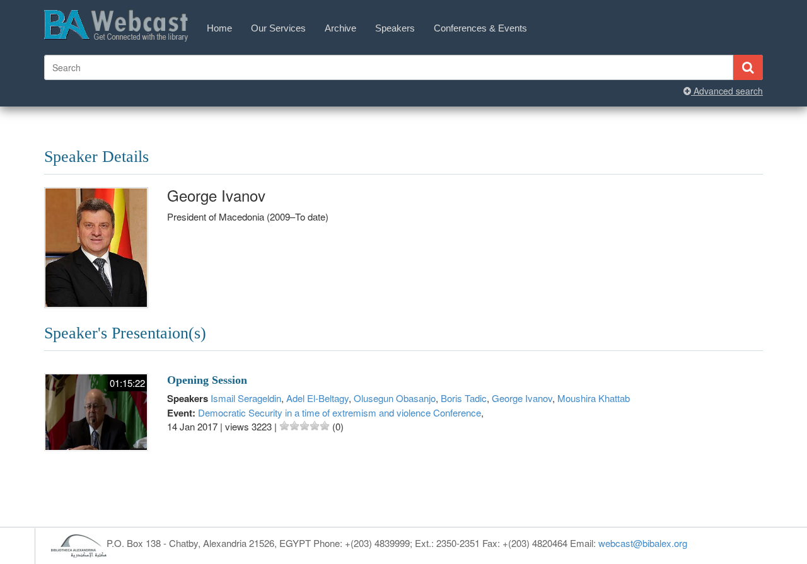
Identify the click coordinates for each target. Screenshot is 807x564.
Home (219, 28)
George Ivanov (522, 398)
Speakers (395, 28)
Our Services (278, 28)
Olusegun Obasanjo (395, 398)
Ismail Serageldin (246, 398)
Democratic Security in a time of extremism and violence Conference (339, 412)
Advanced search (727, 90)
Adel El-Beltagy (317, 398)
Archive (340, 28)
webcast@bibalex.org (642, 543)
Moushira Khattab (593, 398)
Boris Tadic (464, 398)
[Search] (748, 67)
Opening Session (207, 380)
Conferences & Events (480, 28)
